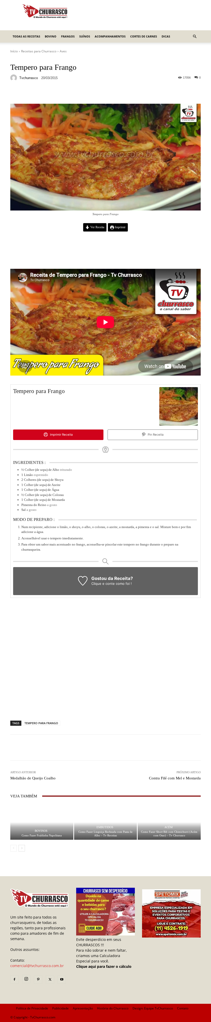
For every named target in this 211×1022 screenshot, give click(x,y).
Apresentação (83, 1008)
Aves (63, 51)
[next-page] (22, 848)
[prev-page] (13, 848)
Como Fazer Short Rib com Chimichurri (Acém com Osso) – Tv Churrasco (169, 833)
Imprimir (120, 227)
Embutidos (104, 827)
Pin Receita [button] (155, 434)
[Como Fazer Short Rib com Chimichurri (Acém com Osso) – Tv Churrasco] (169, 822)
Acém (168, 827)
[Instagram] (26, 979)
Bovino (50, 36)
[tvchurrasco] (14, 77)
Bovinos (41, 830)
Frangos (68, 36)
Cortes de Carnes (143, 36)
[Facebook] (14, 980)
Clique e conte (103, 583)
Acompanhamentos (110, 36)
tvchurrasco (28, 78)
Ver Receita (97, 227)
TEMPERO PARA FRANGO (41, 723)
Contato (182, 1008)
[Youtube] (62, 980)
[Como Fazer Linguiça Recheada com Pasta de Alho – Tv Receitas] (105, 822)
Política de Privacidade (32, 1008)
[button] (194, 36)
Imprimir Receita (61, 434)
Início (14, 51)
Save (73, 93)
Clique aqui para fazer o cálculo (103, 966)
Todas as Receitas (26, 36)
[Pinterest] (38, 980)
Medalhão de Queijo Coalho (33, 778)
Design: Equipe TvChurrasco (153, 1008)
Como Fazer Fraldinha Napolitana (42, 835)
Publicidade (60, 1008)
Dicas (166, 36)
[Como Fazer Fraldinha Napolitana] (41, 822)
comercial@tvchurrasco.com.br (37, 965)
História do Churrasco (112, 1008)
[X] (50, 980)
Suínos (84, 36)
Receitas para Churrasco (38, 51)
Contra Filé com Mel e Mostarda (175, 778)
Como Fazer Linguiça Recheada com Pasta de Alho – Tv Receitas (105, 833)
